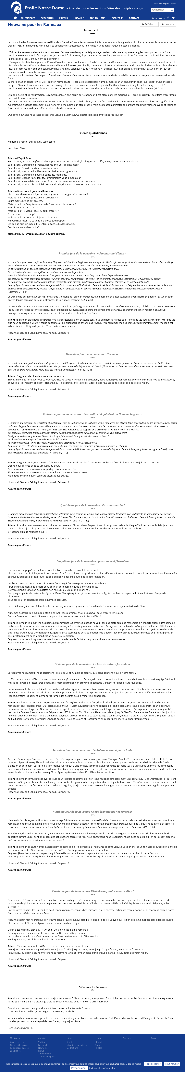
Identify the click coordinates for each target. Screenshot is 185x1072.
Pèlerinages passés (19, 1048)
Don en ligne (97, 18)
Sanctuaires (16, 1050)
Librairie (78, 18)
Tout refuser (172, 1063)
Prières (63, 18)
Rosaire (70, 1042)
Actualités (42, 1038)
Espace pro (157, 3)
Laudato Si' (117, 18)
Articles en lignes (46, 1056)
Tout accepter (153, 1063)
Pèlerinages (15, 1038)
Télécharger (151, 24)
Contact (134, 18)
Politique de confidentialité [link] (102, 1068)
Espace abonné (169, 3)
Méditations (72, 1048)
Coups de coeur (17, 1042)
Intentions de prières (76, 1045)
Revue (41, 1050)
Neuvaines (43, 1048)
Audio (97, 1045)
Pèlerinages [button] (28, 18)
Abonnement (44, 1053)
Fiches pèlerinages (19, 1045)
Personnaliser (78, 1068)
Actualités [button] (47, 18)
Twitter (41, 1042)
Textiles (98, 1048)
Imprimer (169, 24)
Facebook (42, 1045)
